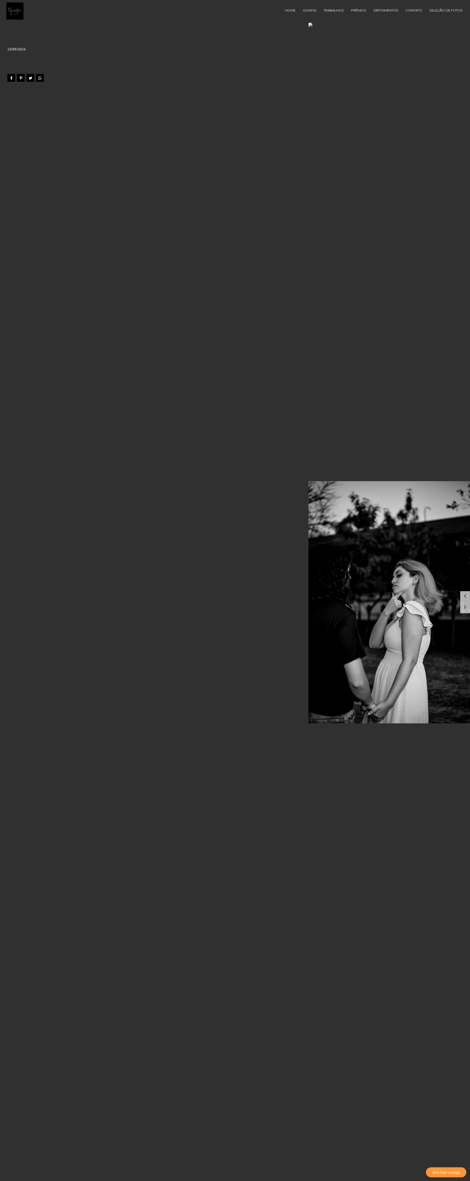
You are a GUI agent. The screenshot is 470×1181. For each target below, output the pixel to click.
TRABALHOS (334, 10)
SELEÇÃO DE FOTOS (446, 10)
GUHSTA (309, 10)
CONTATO (414, 10)
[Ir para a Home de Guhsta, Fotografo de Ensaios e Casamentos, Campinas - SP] (15, 10)
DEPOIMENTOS (386, 10)
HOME (290, 10)
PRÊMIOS (358, 10)
